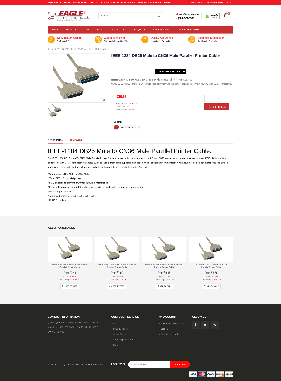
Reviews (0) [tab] (76, 140)
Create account (169, 334)
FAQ (115, 323)
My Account (197, 3)
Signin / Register (215, 3)
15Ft (128, 127)
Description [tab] (55, 140)
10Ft (122, 127)
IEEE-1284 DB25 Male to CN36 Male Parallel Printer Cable (165, 55)
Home (49, 49)
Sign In (164, 328)
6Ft (116, 127)
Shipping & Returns (123, 339)
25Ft (134, 127)
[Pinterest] (215, 325)
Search (159, 16)
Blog (229, 3)
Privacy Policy (120, 328)
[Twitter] (205, 325)
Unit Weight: (122, 109)
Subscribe (180, 364)
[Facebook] (196, 325)
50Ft (139, 127)
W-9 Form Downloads (172, 323)
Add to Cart (219, 107)
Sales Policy (119, 334)
